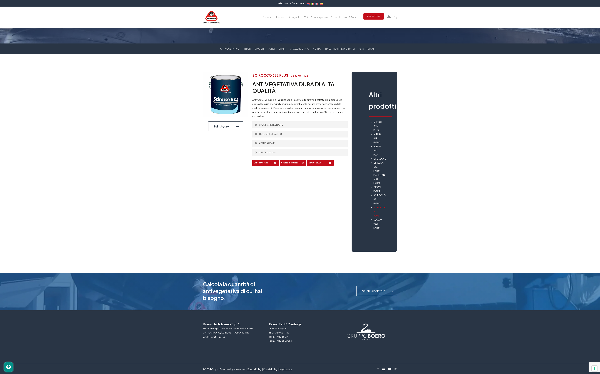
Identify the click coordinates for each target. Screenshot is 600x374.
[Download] (389, 17)
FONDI (271, 48)
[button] (225, 126)
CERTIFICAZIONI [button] (267, 152)
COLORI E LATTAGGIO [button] (270, 133)
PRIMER (247, 48)
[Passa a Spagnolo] (320, 3)
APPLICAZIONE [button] (267, 143)
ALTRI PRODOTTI (367, 48)
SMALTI (282, 48)
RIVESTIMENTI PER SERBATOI (340, 48)
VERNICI (317, 48)
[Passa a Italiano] (312, 3)
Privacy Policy (255, 369)
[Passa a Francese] (316, 3)
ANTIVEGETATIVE (229, 48)
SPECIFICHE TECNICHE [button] (271, 124)
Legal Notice (285, 369)
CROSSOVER (380, 158)
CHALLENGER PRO (299, 48)
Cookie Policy (270, 369)
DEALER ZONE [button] (373, 16)
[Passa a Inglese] (307, 3)
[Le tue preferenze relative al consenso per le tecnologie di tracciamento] (595, 368)
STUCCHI (259, 48)
